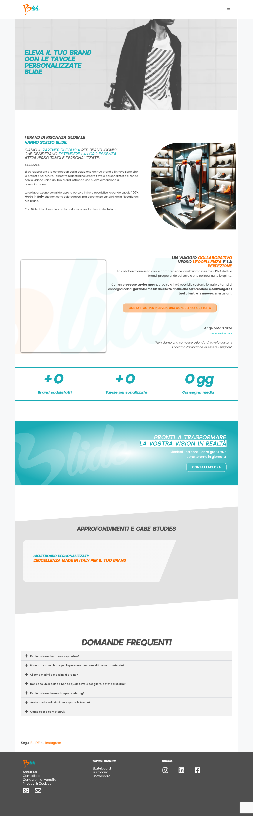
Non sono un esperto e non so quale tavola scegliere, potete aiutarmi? (78, 684)
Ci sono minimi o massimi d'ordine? (54, 675)
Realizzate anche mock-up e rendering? (57, 693)
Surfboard (100, 772)
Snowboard (101, 776)
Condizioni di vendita (39, 779)
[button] (126, 655)
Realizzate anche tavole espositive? (54, 656)
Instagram (53, 743)
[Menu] (228, 9)
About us (30, 772)
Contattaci (31, 776)
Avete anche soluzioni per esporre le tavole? (60, 702)
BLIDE (35, 743)
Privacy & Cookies (37, 783)
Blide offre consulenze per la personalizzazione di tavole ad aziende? (77, 665)
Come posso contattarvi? (48, 712)
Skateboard (101, 768)
